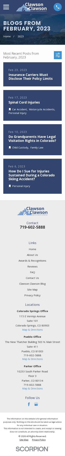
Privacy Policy (32, 295)
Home (32, 249)
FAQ (32, 272)
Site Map (32, 289)
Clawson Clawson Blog (32, 283)
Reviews (32, 266)
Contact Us (32, 278)
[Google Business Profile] (36, 404)
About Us (32, 255)
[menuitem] (23, 439)
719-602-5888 (32, 227)
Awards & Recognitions (32, 260)
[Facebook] (29, 404)
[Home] (31, 7)
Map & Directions (32, 329)
